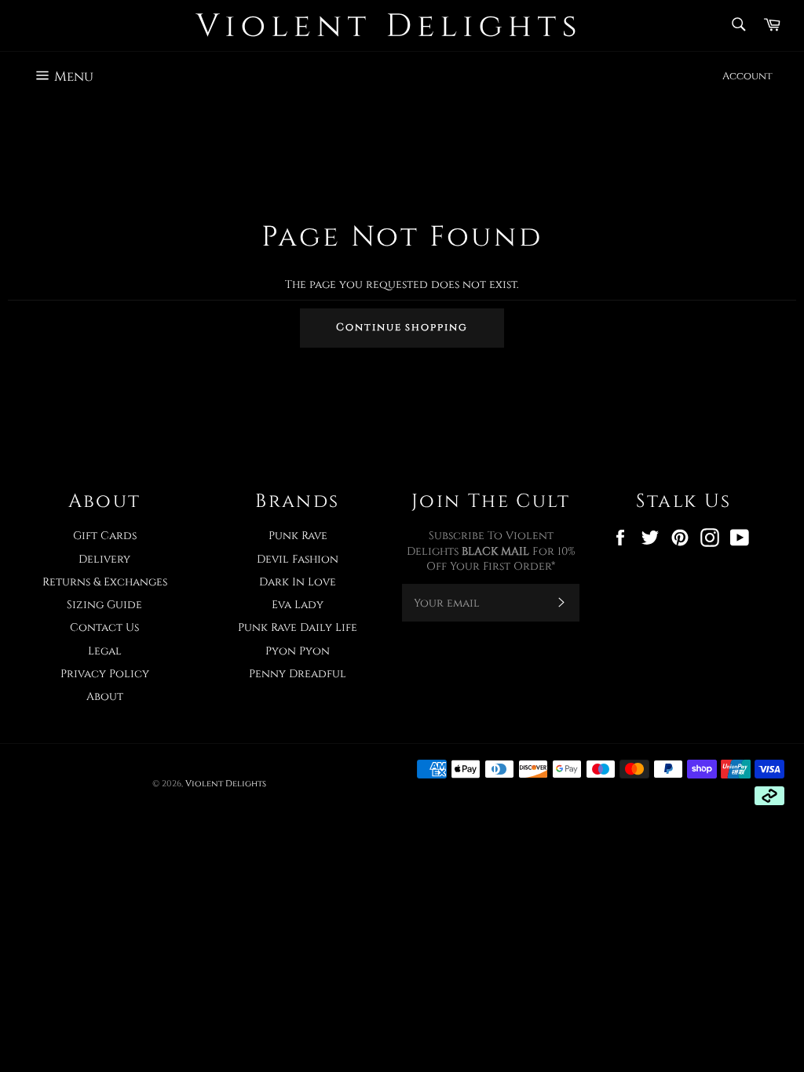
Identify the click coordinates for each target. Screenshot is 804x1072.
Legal (105, 651)
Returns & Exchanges (104, 581)
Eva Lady (297, 604)
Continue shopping (402, 327)
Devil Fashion (297, 559)
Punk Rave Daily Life (297, 627)
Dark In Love (297, 581)
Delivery (104, 559)
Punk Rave (298, 535)
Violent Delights (225, 783)
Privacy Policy (104, 673)
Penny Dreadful (297, 673)
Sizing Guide (104, 604)
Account (747, 76)
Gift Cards (105, 535)
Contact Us (104, 627)
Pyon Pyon (297, 651)
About (104, 696)
